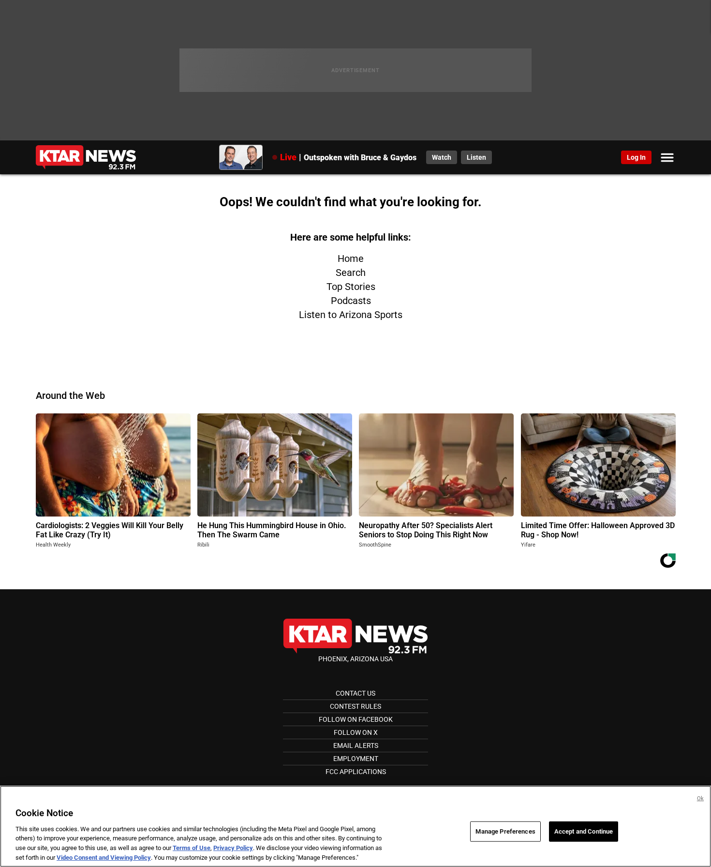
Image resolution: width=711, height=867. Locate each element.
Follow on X (356, 732)
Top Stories (350, 286)
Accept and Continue (583, 831)
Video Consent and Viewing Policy (104, 857)
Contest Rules (355, 706)
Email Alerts (355, 745)
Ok (700, 798)
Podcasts (351, 300)
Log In (636, 157)
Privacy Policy (233, 848)
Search (351, 272)
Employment (355, 758)
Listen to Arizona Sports (350, 314)
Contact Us (355, 693)
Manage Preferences (505, 831)
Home (351, 258)
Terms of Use (191, 848)
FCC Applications (356, 772)
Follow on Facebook (356, 719)
